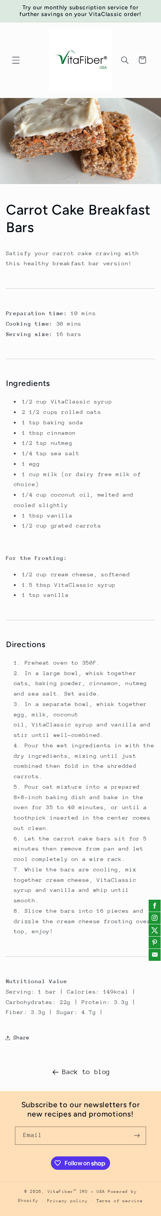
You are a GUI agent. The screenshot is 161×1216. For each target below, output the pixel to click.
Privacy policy (67, 1200)
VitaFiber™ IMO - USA (77, 1191)
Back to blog (86, 1072)
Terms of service (120, 1200)
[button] (15, 60)
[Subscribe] (137, 1136)
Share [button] (21, 1038)
